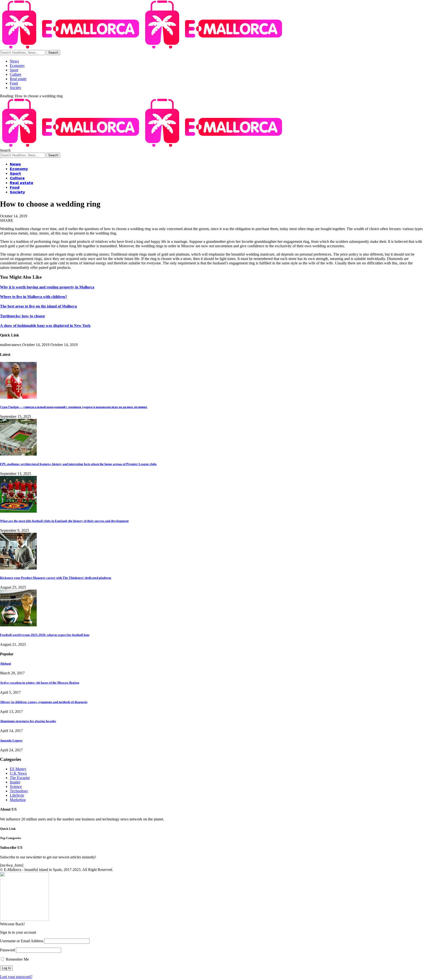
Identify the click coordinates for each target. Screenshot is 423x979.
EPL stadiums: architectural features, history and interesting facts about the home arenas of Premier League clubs (78, 464)
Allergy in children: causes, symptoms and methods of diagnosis (43, 702)
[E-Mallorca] (143, 48)
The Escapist (20, 778)
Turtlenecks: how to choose (22, 316)
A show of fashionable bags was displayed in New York (45, 325)
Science (16, 786)
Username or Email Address (21, 941)
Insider (15, 782)
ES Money (18, 769)
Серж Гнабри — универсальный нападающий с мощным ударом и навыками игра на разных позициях (73, 407)
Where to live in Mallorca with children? (33, 297)
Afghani (5, 663)
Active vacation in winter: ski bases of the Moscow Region (39, 682)
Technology (19, 791)
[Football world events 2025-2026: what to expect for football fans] (18, 625)
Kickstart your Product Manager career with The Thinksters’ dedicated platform (55, 578)
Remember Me (17, 959)
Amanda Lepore (11, 740)
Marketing (18, 800)
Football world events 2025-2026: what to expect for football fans (44, 635)
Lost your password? (16, 977)
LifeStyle (17, 795)
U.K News (18, 773)
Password (7, 950)
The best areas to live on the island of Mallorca (38, 306)
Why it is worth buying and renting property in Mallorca (47, 287)
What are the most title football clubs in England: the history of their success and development (64, 521)
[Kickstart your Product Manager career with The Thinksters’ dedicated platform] (18, 568)
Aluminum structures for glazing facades (28, 721)
